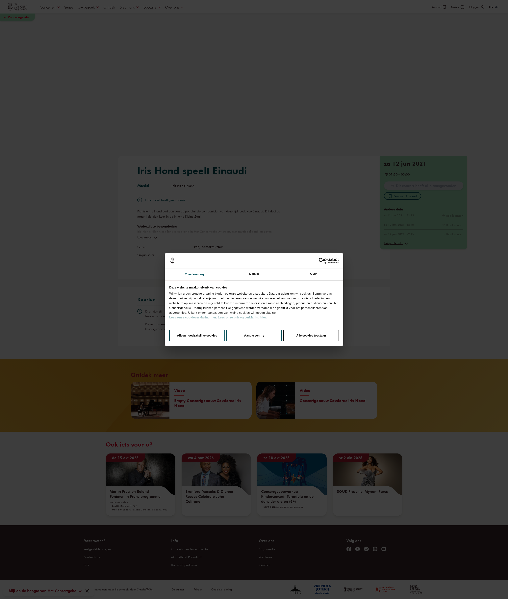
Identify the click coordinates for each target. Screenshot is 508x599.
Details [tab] (254, 273)
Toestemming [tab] (194, 274)
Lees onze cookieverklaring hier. (193, 317)
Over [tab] (313, 273)
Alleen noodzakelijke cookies (197, 335)
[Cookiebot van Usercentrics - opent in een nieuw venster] (321, 261)
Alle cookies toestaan (311, 335)
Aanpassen (252, 335)
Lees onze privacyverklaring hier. (242, 317)
